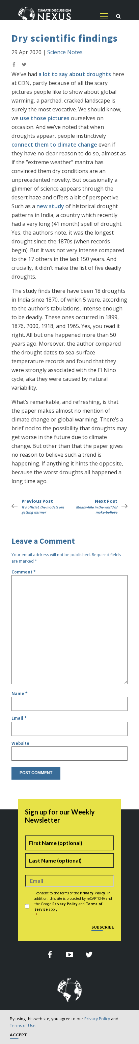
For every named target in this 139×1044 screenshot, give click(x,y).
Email (19, 718)
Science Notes (65, 52)
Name (19, 693)
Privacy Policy (97, 1019)
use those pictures (45, 118)
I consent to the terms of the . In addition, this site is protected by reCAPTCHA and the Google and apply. (73, 904)
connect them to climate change (54, 144)
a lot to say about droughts (74, 74)
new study (50, 206)
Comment (23, 572)
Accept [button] (18, 1035)
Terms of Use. (23, 1025)
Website (20, 743)
